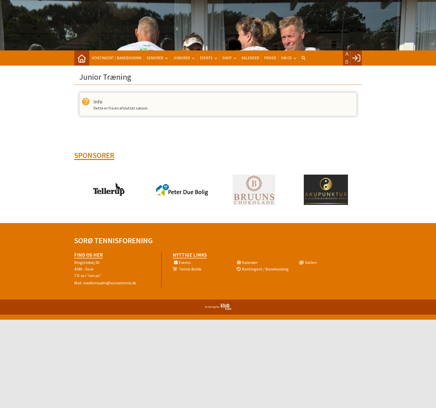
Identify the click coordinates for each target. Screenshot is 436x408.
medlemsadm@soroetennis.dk (109, 282)
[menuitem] (81, 58)
